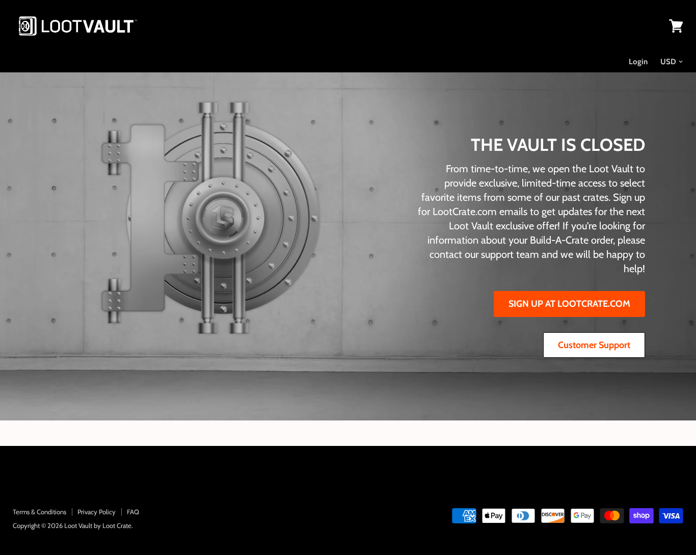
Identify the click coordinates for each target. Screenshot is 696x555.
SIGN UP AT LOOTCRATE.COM (569, 303)
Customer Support (594, 345)
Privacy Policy (96, 512)
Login (638, 61)
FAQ (133, 512)
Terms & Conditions (39, 512)
